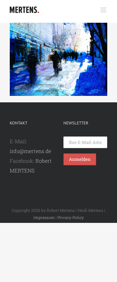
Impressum (44, 217)
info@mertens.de (30, 150)
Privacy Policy (71, 217)
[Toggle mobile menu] (103, 9)
